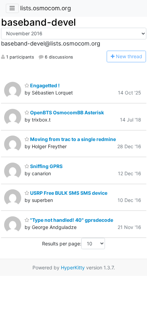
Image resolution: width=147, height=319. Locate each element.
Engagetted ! (44, 85)
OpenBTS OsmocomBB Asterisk (66, 112)
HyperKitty (73, 267)
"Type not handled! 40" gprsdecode (71, 220)
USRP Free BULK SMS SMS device (68, 193)
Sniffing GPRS (46, 166)
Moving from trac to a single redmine (72, 139)
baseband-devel (38, 22)
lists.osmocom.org (45, 8)
